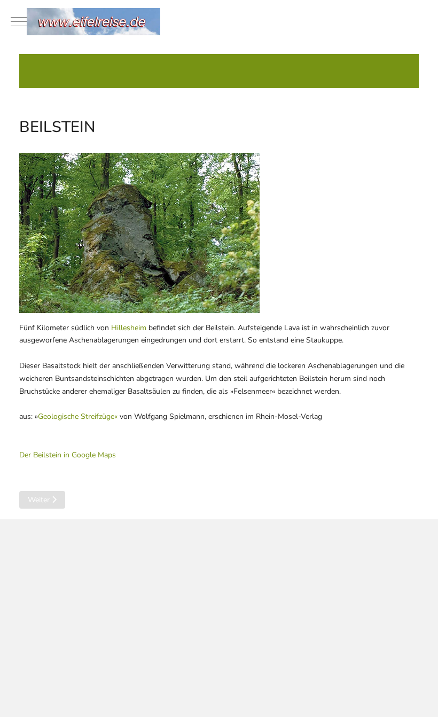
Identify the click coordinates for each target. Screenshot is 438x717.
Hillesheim (128, 328)
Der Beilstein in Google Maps (67, 455)
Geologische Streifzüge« (78, 416)
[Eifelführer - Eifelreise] (219, 21)
